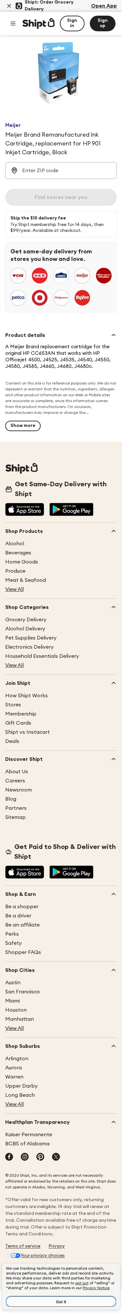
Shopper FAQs (23, 952)
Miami (12, 1001)
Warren (14, 1076)
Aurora (13, 1067)
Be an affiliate (22, 925)
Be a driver (18, 915)
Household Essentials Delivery (42, 656)
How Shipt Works (26, 695)
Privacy (56, 1246)
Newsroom (18, 789)
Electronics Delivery (29, 647)
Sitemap (15, 817)
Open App (104, 5)
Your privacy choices (42, 1255)
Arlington (16, 1058)
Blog (10, 799)
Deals (12, 741)
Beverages (18, 552)
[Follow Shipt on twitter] (56, 1157)
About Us (16, 771)
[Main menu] (13, 23)
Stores (13, 704)
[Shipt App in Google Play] (71, 510)
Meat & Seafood (25, 580)
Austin (12, 982)
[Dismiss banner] (9, 6)
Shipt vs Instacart (27, 732)
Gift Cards (18, 723)
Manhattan (19, 1019)
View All (14, 589)
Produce (15, 571)
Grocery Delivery (26, 619)
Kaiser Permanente (28, 1134)
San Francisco (22, 991)
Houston (16, 1010)
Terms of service (22, 1246)
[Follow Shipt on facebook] (9, 1157)
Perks (12, 934)
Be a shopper (21, 906)
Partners (16, 808)
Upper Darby (21, 1086)
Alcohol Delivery (25, 628)
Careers (15, 780)
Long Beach (20, 1095)
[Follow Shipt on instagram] (25, 1157)
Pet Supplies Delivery (31, 638)
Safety (13, 943)
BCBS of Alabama (27, 1143)
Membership (20, 714)
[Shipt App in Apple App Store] (24, 510)
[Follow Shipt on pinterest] (40, 1157)
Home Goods (21, 562)
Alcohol (14, 543)
